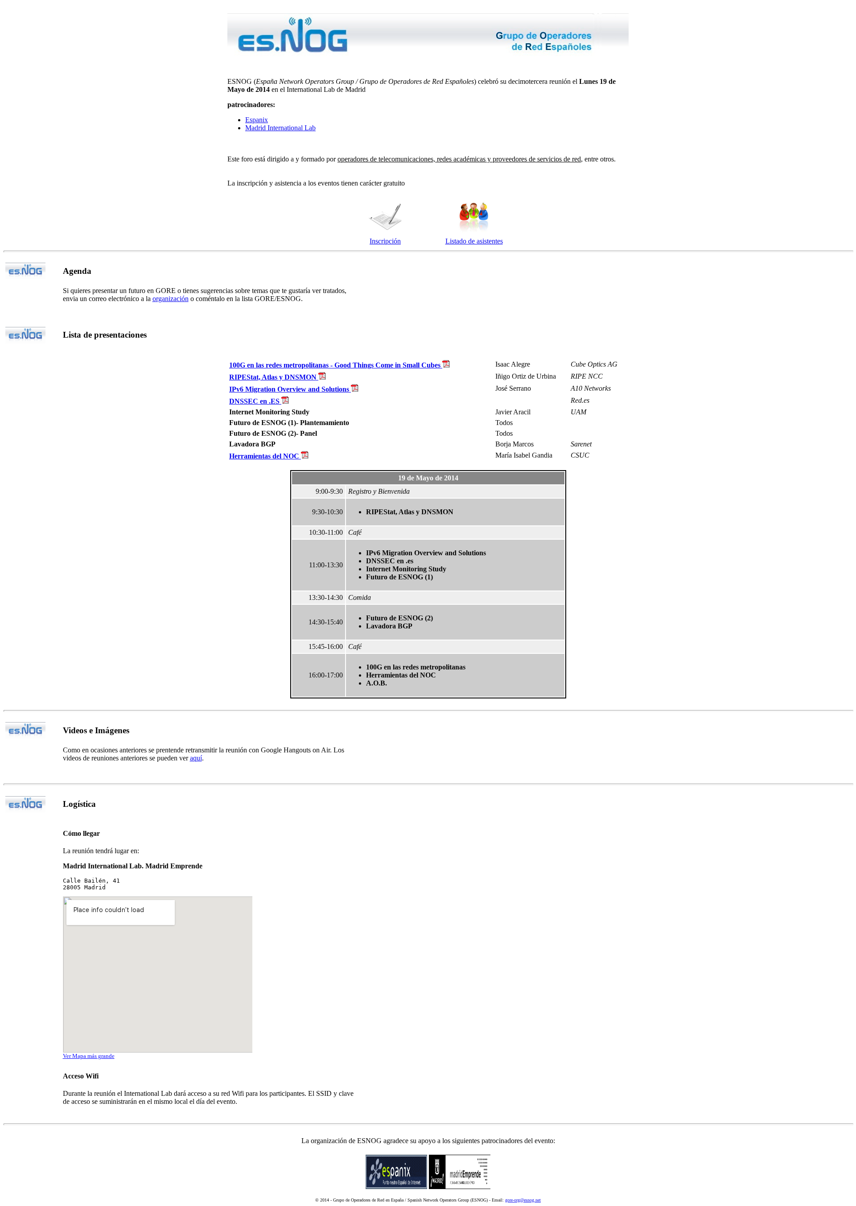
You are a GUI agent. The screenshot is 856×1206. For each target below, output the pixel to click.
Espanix (256, 120)
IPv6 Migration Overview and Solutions (290, 389)
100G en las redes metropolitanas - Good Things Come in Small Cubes (335, 365)
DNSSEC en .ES (255, 401)
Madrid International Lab (280, 128)
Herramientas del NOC (265, 456)
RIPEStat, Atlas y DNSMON (273, 377)
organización (170, 298)
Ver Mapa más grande (89, 1056)
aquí (196, 758)
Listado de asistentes (474, 241)
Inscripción (385, 241)
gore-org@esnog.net (523, 1200)
